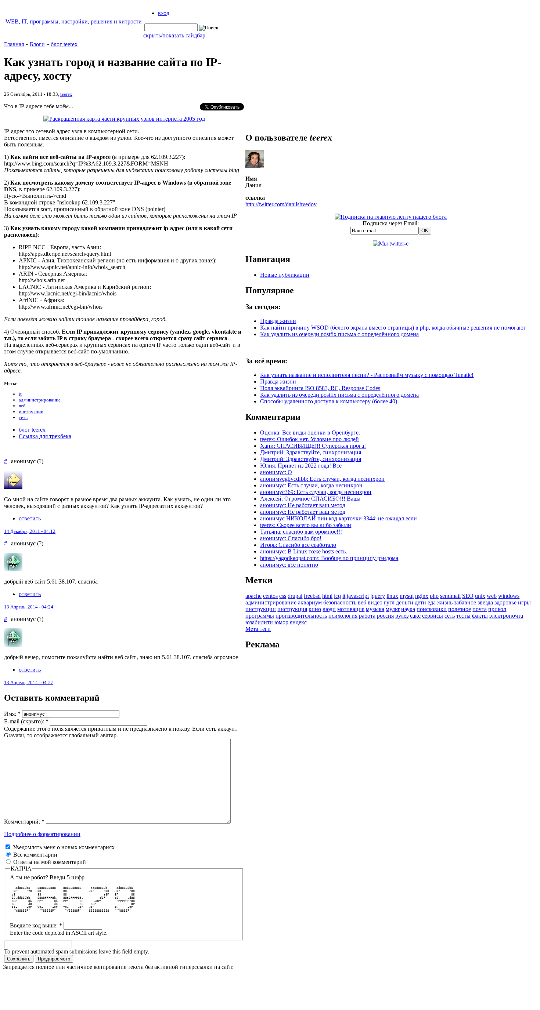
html (327, 596)
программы (259, 616)
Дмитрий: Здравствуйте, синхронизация (310, 452)
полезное (459, 609)
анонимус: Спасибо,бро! (290, 538)
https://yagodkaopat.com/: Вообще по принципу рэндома (329, 558)
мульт (393, 609)
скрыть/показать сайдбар (174, 35)
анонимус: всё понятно (289, 565)
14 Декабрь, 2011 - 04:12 (29, 531)
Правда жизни (278, 321)
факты (480, 616)
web (492, 596)
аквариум (310, 602)
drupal (295, 596)
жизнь (445, 602)
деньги (404, 602)
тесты (463, 616)
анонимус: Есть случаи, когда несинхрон (311, 485)
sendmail (450, 596)
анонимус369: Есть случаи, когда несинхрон (315, 492)
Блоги (37, 44)
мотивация (350, 609)
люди (329, 609)
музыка (375, 609)
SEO (468, 596)
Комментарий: (24, 821)
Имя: (12, 714)
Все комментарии (34, 854)
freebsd (312, 596)
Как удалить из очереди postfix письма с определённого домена (339, 334)
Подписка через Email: (391, 223)
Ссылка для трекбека (45, 436)
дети (420, 602)
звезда (485, 602)
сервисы (432, 616)
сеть (23, 417)
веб (22, 405)
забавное (465, 602)
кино (315, 609)
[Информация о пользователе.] (254, 166)
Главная (14, 44)
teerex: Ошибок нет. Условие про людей (309, 439)
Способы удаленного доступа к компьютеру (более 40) (328, 401)
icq (337, 596)
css (282, 596)
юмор (281, 622)
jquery (377, 596)
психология (342, 616)
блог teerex (64, 44)
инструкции (31, 411)
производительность (301, 616)
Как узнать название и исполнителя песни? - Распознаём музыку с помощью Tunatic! (367, 375)
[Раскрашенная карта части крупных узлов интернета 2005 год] (124, 119)
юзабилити (259, 622)
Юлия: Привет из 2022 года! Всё (301, 465)
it (20, 394)
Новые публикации (284, 275)
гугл (389, 602)
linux (392, 596)
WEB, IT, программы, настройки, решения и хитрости (74, 21)
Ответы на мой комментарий (49, 862)
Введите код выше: (36, 925)
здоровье (505, 602)
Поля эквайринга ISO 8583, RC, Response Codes (320, 388)
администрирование (40, 400)
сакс (415, 616)
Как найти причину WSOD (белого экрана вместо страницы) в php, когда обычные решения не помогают (393, 327)
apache (253, 596)
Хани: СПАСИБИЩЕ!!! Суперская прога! (313, 446)
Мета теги (258, 629)
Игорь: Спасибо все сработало (298, 545)
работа (367, 616)
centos (270, 596)
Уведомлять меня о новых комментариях (63, 847)
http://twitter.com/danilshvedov (281, 204)
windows (508, 596)
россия (385, 616)
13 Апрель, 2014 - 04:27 (28, 682)
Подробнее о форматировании (42, 834)
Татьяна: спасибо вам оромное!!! (301, 531)
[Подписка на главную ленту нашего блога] (391, 217)
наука (408, 609)
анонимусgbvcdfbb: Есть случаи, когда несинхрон (322, 479)
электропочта (506, 616)
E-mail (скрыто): (26, 721)
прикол (497, 609)
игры (524, 602)
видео (375, 602)
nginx (421, 596)
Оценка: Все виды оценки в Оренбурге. (310, 432)
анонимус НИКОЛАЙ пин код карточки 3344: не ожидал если (338, 518)
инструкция (292, 609)
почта (479, 609)
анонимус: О (276, 472)
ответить (30, 518)
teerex (66, 94)
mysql (407, 596)
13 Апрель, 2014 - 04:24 (28, 607)
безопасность (339, 602)
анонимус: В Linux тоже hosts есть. (303, 551)
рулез (401, 616)
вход (163, 13)
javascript (358, 596)
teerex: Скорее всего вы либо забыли (305, 525)
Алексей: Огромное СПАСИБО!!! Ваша (310, 498)
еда (432, 602)
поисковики (432, 609)
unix (480, 596)
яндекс (298, 622)
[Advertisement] (390, 767)
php (434, 596)
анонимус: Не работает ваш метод (302, 505)
